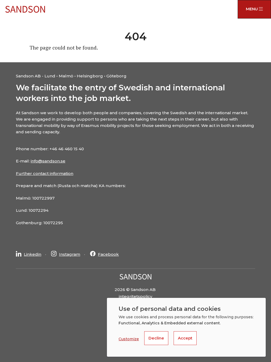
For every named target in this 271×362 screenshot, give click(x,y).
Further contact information (44, 173)
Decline (156, 338)
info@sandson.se (48, 161)
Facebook (108, 254)
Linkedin (32, 254)
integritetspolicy (135, 296)
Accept (185, 338)
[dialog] (186, 327)
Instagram (69, 254)
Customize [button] (129, 339)
